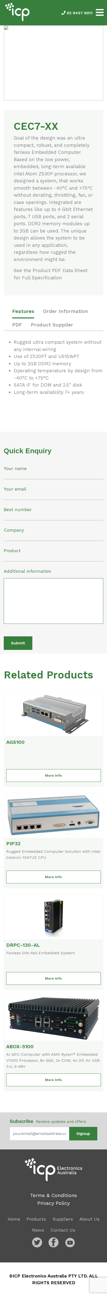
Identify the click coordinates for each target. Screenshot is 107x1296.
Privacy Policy (53, 1203)
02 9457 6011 (79, 13)
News (38, 1230)
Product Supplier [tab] (52, 325)
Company (14, 530)
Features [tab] (23, 311)
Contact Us (63, 1230)
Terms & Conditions (53, 1195)
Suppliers (63, 1219)
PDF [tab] (17, 325)
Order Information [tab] (65, 311)
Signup (83, 1133)
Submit (18, 643)
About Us (89, 1219)
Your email (15, 489)
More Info (53, 775)
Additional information (27, 571)
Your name (15, 468)
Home (14, 1219)
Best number (18, 509)
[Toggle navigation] (100, 13)
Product (12, 550)
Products (36, 1219)
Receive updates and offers (48, 1121)
